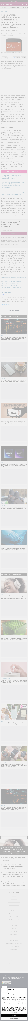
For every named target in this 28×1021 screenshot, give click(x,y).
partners (10, 993)
